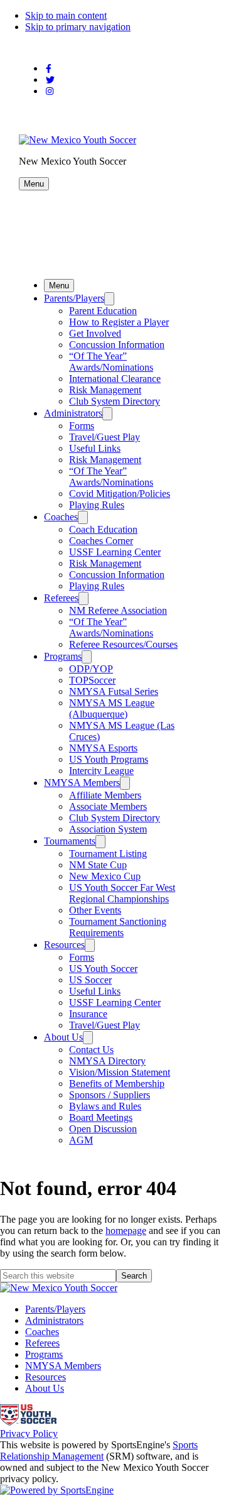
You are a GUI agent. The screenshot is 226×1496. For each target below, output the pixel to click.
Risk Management (105, 390)
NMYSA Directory (107, 1061)
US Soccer (90, 980)
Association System (108, 829)
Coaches (61, 516)
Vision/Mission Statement (119, 1072)
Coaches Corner (101, 540)
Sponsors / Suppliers (109, 1094)
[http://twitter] (50, 80)
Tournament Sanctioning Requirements (117, 927)
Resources (64, 944)
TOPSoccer (92, 680)
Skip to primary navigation (78, 26)
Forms (81, 425)
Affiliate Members (105, 795)
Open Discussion (103, 1128)
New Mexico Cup (105, 876)
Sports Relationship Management (99, 1450)
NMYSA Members (82, 782)
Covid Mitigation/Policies (119, 493)
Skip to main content (66, 15)
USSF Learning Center (115, 552)
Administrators (73, 413)
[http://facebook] (48, 69)
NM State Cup (98, 865)
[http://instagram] (49, 91)
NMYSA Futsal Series (113, 691)
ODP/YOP (91, 668)
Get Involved (95, 333)
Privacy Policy (29, 1433)
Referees (61, 597)
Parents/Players (74, 298)
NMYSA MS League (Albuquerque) (111, 708)
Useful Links (95, 448)
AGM (81, 1140)
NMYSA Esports (103, 748)
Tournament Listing (108, 853)
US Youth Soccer (103, 968)
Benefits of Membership (116, 1083)
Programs (63, 656)
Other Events (95, 910)
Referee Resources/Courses (123, 644)
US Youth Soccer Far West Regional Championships (122, 893)
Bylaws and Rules (105, 1106)
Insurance (88, 1013)
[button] (34, 183)
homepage (125, 1230)
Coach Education (103, 529)
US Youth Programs (108, 759)
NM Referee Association (118, 610)
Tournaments (69, 841)
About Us (63, 1037)
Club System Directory (114, 401)
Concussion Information (116, 344)
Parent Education (103, 310)
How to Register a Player (119, 322)
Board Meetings (100, 1117)
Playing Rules (96, 505)
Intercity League (101, 770)
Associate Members (108, 806)
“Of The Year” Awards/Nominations (111, 362)
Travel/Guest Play (104, 437)
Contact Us (91, 1049)
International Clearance (115, 378)
